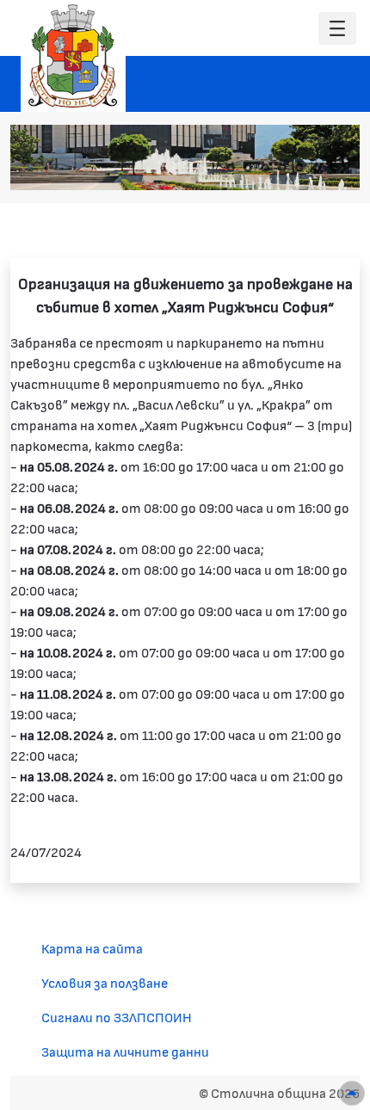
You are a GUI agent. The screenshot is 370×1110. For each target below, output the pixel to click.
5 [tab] (299, 167)
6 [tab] (316, 167)
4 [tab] (282, 167)
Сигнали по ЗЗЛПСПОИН (116, 1016)
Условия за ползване (104, 982)
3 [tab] (265, 167)
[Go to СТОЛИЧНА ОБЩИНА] (73, 56)
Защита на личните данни (125, 1051)
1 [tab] (230, 167)
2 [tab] (248, 167)
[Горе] (352, 1093)
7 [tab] (334, 167)
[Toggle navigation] (337, 29)
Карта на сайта (92, 948)
